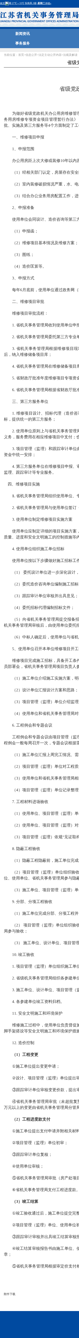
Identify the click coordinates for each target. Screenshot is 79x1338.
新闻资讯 (22, 34)
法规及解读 (70, 54)
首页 (21, 54)
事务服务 (22, 43)
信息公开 (31, 54)
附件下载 (9, 1294)
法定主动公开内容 (50, 54)
